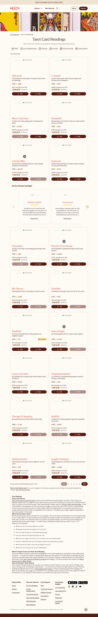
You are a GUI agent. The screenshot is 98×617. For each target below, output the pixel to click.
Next (84, 484)
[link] (24, 156)
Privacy (57, 594)
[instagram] (69, 587)
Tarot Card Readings (32, 598)
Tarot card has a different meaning (34, 559)
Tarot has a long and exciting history (24, 500)
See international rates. (23, 490)
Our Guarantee (60, 587)
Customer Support (47, 589)
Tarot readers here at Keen (44, 569)
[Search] (57, 8)
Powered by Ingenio (59, 602)
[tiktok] (76, 587)
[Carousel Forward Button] (87, 206)
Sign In (74, 8)
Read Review (34, 218)
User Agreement (60, 591)
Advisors (37, 8)
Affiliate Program (46, 592)
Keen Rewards (49, 8)
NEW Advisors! (31, 601)
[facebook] (73, 587)
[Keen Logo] (14, 8)
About (14, 586)
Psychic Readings (32, 586)
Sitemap (43, 599)
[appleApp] (72, 583)
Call (21, 94)
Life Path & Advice (32, 594)
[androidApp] (83, 583)
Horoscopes (16, 592)
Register (83, 8)
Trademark (58, 598)
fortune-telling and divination (71, 504)
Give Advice (45, 596)
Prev (64, 484)
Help (42, 586)
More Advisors (31, 605)
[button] (84, 496)
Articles (14, 589)
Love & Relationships (30, 590)
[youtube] (80, 587)
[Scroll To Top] (86, 609)
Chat (39, 94)
